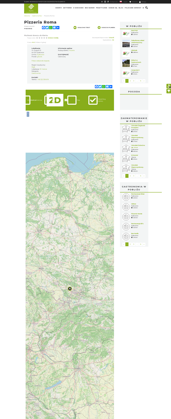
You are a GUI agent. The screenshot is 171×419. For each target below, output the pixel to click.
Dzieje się (113, 8)
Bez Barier (90, 8)
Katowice (134, 102)
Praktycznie (101, 8)
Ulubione (135, 1)
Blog (121, 8)
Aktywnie (67, 8)
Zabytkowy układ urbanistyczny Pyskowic (137, 42)
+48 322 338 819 (43, 79)
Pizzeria (72, 50)
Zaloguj (143, 1)
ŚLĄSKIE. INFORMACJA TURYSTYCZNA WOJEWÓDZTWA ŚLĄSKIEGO (44, 1)
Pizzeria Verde (136, 214)
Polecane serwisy (133, 8)
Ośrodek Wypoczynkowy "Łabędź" (137, 137)
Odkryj (58, 8)
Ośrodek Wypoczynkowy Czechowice (137, 167)
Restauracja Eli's (137, 224)
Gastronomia (36, 73)
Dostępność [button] (114, 1)
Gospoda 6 (135, 70)
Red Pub (134, 30)
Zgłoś (111, 37)
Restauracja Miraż (137, 194)
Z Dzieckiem (78, 8)
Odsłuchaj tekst (83, 27)
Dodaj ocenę (53, 38)
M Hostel (134, 155)
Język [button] (125, 1)
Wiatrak (134, 50)
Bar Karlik (134, 233)
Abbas (133, 204)
